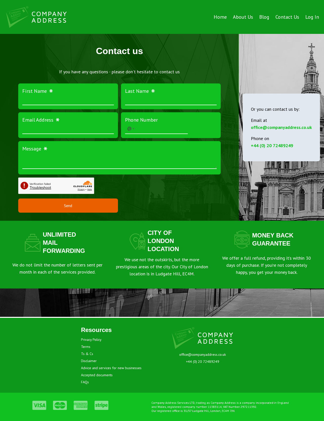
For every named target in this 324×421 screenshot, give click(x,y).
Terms (85, 346)
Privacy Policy (91, 339)
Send (68, 205)
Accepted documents (97, 375)
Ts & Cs (87, 353)
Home (220, 17)
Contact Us (287, 17)
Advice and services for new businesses (111, 368)
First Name (37, 91)
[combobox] (130, 129)
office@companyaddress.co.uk (281, 127)
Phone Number (141, 120)
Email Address (41, 119)
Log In (312, 17)
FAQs (85, 382)
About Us (243, 17)
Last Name (140, 91)
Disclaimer (89, 361)
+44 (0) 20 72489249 (272, 145)
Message (35, 148)
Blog (264, 17)
